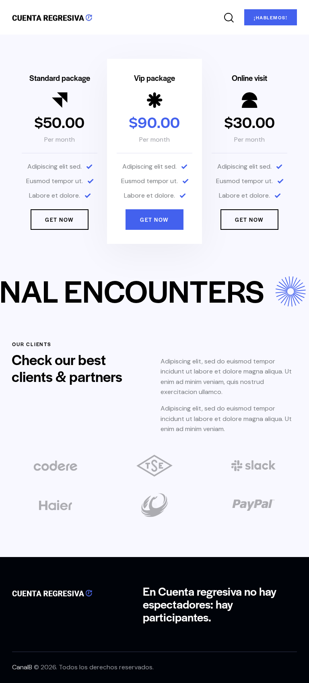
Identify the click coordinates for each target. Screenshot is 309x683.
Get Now (59, 219)
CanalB (22, 667)
